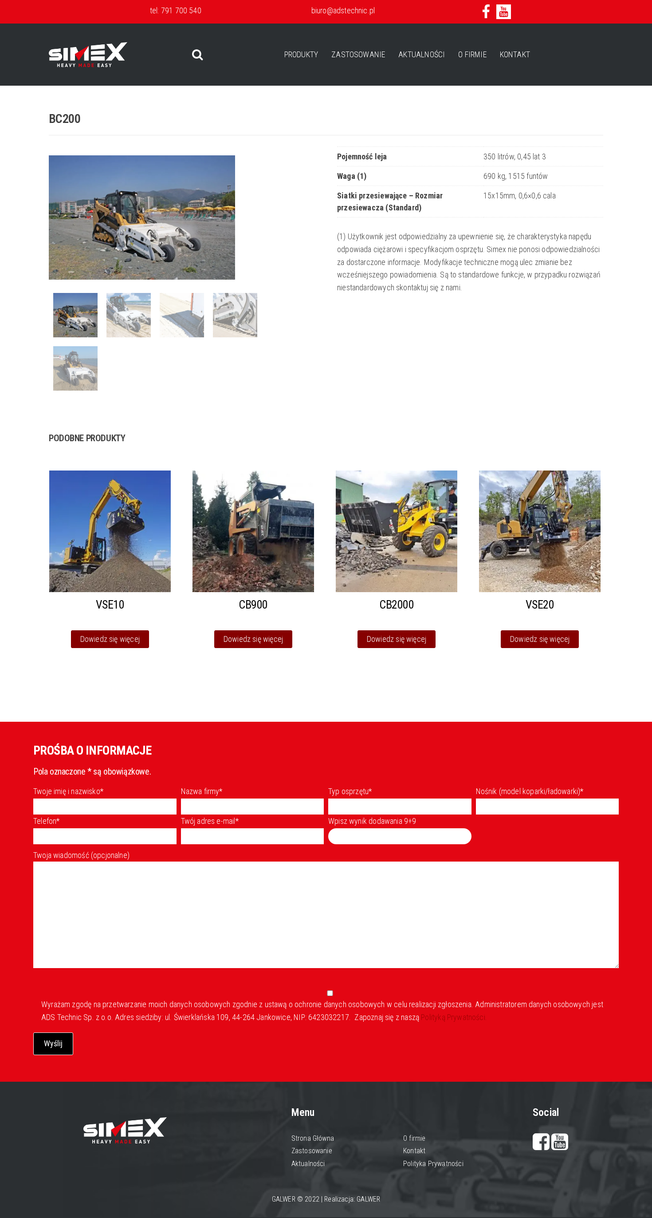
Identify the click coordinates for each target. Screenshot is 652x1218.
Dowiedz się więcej (110, 639)
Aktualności (421, 54)
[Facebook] (542, 1146)
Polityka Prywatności (433, 1163)
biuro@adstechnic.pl (343, 10)
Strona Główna (312, 1138)
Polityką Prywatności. (453, 1017)
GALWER (368, 1199)
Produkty (301, 54)
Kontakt (515, 54)
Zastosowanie (358, 54)
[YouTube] (559, 1146)
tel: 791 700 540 (175, 10)
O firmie (472, 54)
